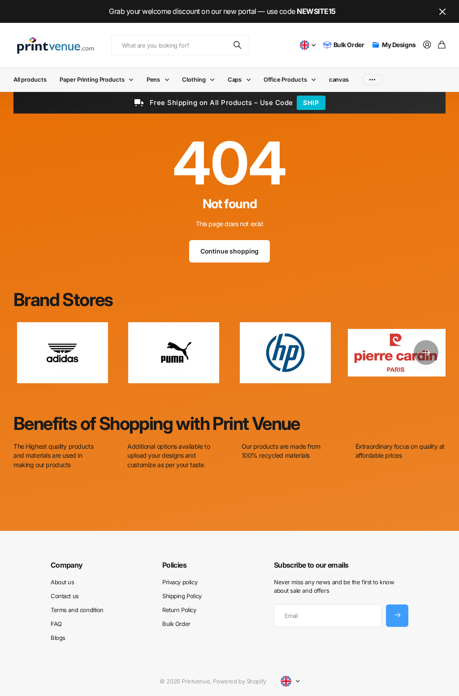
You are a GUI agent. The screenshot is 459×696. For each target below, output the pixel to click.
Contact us (65, 596)
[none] (426, 352)
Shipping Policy (182, 596)
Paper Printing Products (92, 79)
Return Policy (179, 609)
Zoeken (238, 45)
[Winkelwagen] (442, 45)
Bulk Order (176, 623)
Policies (174, 564)
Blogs (58, 637)
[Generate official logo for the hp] (285, 352)
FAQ (56, 623)
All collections (133, 79)
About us (62, 582)
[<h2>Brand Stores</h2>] (397, 352)
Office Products (285, 79)
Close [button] (442, 11)
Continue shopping (229, 251)
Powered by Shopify (239, 681)
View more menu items (372, 79)
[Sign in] (427, 45)
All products (29, 79)
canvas (339, 79)
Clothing (193, 79)
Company (67, 564)
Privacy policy (179, 582)
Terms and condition (77, 609)
